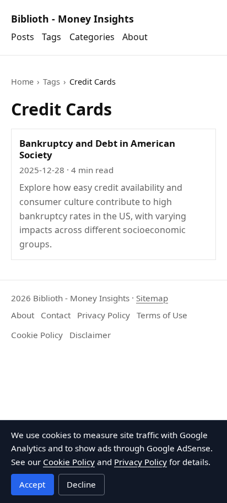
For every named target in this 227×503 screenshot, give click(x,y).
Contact (56, 314)
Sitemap (152, 297)
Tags (51, 37)
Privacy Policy (103, 314)
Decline (81, 484)
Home (22, 81)
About (135, 37)
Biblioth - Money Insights (72, 18)
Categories (92, 37)
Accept (32, 484)
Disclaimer (90, 334)
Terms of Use (162, 314)
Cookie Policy (37, 334)
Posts (22, 37)
